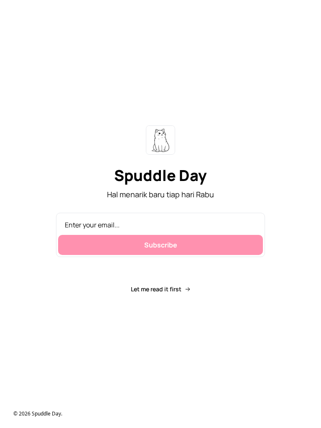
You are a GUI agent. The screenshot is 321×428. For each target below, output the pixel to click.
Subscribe (160, 245)
